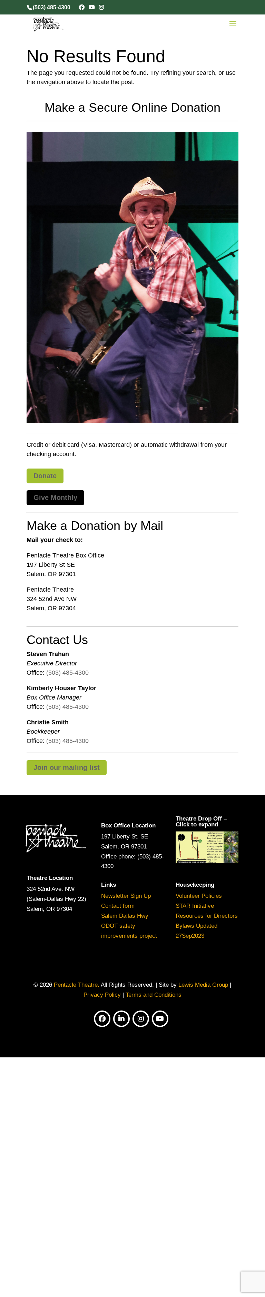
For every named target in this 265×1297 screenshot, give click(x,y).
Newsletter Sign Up (126, 896)
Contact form (118, 906)
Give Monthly (55, 497)
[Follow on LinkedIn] (121, 1019)
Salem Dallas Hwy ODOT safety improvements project (129, 926)
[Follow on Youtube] (160, 1019)
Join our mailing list (66, 767)
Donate (45, 476)
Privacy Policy (102, 995)
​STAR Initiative (195, 906)
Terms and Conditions (153, 995)
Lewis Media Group (203, 985)
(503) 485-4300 (67, 672)
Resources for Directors (207, 916)
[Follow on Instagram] (140, 1019)
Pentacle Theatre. (75, 985)
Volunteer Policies (199, 896)
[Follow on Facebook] (102, 1019)
